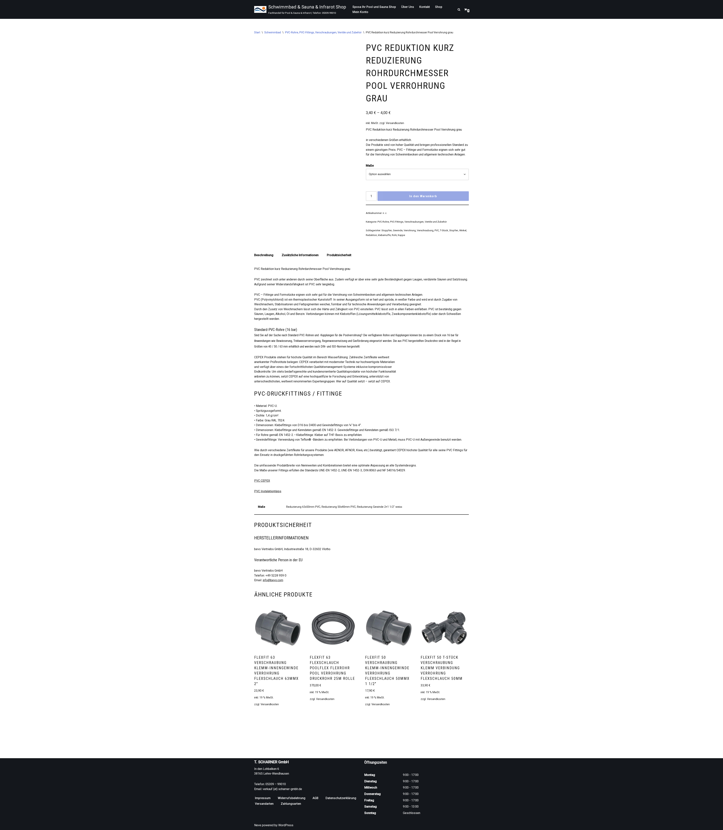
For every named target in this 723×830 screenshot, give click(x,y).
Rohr (394, 235)
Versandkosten (395, 123)
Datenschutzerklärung (341, 798)
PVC (437, 230)
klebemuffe (384, 235)
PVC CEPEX (262, 480)
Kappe (401, 235)
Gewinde (398, 230)
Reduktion (371, 235)
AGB (315, 798)
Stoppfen (386, 230)
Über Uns (407, 7)
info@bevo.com (273, 580)
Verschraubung (425, 230)
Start (257, 32)
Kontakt (424, 7)
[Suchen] (459, 9)
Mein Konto (360, 12)
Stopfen (453, 230)
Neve (257, 825)
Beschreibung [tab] (263, 255)
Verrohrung (410, 230)
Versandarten (264, 803)
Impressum (263, 798)
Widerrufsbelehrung (291, 798)
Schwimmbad (272, 32)
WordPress (285, 825)
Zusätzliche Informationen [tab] (300, 255)
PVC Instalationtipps (267, 491)
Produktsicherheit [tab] (339, 255)
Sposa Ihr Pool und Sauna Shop (374, 7)
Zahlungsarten (291, 803)
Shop (438, 7)
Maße (370, 165)
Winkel (462, 230)
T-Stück (444, 230)
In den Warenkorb (423, 196)
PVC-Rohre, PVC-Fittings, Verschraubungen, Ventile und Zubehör (323, 32)
